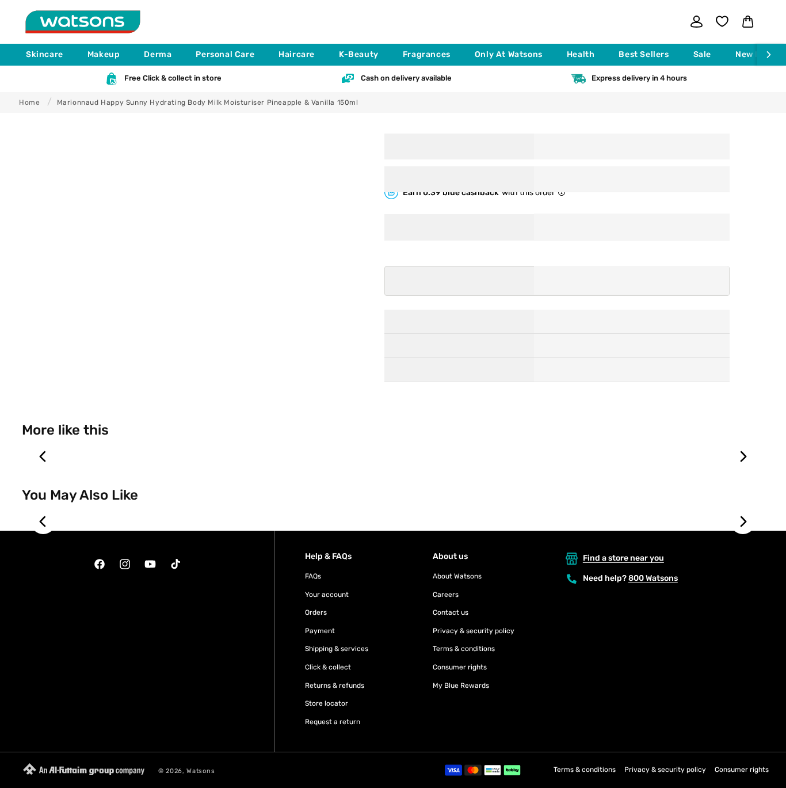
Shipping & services (336, 649)
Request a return (332, 722)
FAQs (313, 576)
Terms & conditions (464, 649)
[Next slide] (743, 456)
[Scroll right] (771, 55)
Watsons (200, 771)
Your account (327, 595)
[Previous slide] (43, 456)
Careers (446, 595)
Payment (320, 631)
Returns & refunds (334, 686)
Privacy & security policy (473, 631)
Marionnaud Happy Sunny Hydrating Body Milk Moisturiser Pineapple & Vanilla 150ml (207, 102)
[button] (50, 55)
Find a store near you (623, 558)
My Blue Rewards (461, 686)
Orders (316, 612)
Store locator (326, 703)
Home (29, 102)
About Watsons (457, 576)
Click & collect (328, 667)
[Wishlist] (722, 21)
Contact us (450, 612)
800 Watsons (653, 578)
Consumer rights (460, 667)
